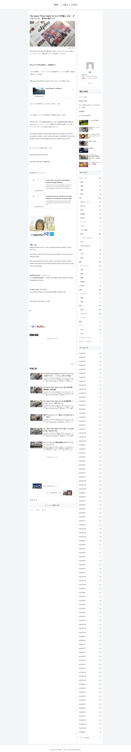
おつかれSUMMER (85, 115)
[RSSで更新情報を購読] (91, 83)
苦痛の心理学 (83, 101)
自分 (90, 72)
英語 (37, 334)
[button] (100, 738)
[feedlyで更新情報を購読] (89, 83)
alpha (32, 334)
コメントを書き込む (52, 505)
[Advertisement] (52, 350)
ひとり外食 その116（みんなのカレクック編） (90, 106)
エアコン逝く (83, 97)
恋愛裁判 (81, 111)
